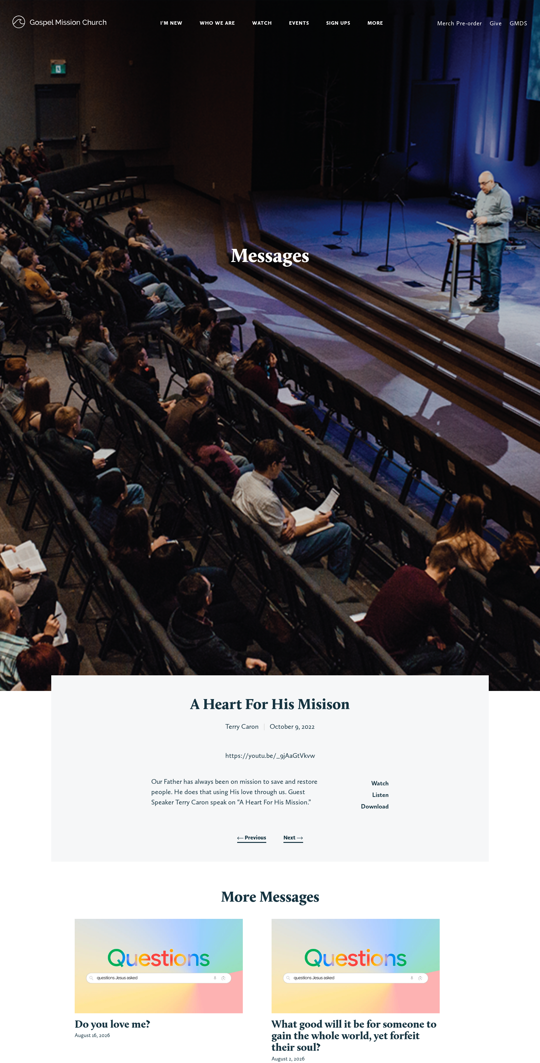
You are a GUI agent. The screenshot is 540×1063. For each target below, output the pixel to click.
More (375, 23)
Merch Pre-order (459, 23)
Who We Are (217, 23)
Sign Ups (338, 23)
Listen (380, 795)
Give (496, 23)
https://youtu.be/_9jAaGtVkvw (270, 755)
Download (375, 806)
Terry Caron (242, 726)
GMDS (519, 23)
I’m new (171, 23)
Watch (262, 23)
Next (290, 837)
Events (299, 23)
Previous (254, 837)
